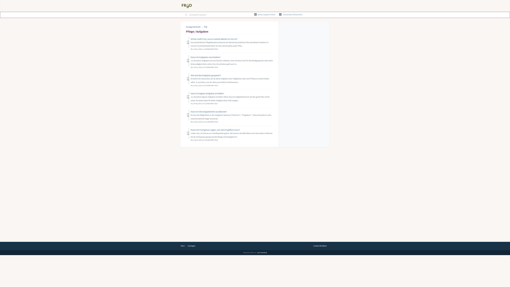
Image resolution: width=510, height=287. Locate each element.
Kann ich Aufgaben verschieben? (206, 57)
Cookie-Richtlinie (320, 246)
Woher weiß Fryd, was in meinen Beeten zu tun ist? (214, 39)
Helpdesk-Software (249, 253)
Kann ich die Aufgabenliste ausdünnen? (209, 111)
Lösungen (191, 246)
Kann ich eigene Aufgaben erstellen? (207, 93)
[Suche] (186, 15)
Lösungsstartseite (193, 27)
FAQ (205, 27)
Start (183, 246)
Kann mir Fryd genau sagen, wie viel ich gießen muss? (215, 129)
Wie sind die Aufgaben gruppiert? (206, 75)
